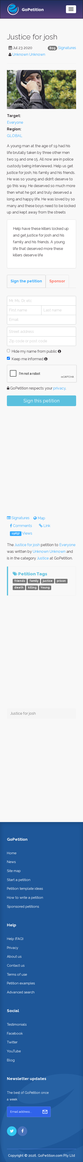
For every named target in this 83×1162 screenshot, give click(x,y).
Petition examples (21, 983)
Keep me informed (27, 359)
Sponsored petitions (23, 906)
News (11, 862)
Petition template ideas (25, 888)
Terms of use (17, 974)
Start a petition (18, 880)
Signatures (67, 48)
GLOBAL (14, 136)
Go (44, 1112)
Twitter (12, 1042)
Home (11, 853)
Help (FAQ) (15, 939)
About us (14, 956)
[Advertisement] (41, 456)
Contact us (15, 965)
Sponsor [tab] (57, 281)
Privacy (12, 948)
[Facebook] (22, 1131)
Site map (14, 871)
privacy (59, 388)
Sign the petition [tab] (26, 281)
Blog (11, 1060)
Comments (22, 526)
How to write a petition (25, 897)
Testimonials (17, 1024)
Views (22, 533)
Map (41, 518)
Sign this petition (41, 401)
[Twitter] (12, 1131)
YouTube (14, 1051)
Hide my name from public (34, 351)
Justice (43, 558)
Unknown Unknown (28, 54)
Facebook (15, 1033)
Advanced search (21, 992)
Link (46, 526)
